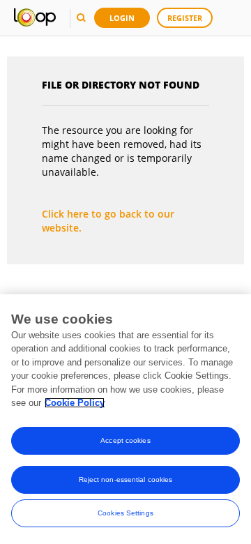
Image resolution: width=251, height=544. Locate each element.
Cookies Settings (125, 513)
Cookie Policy (75, 403)
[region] (125, 419)
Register (184, 18)
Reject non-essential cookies (126, 479)
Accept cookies (125, 440)
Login (122, 18)
